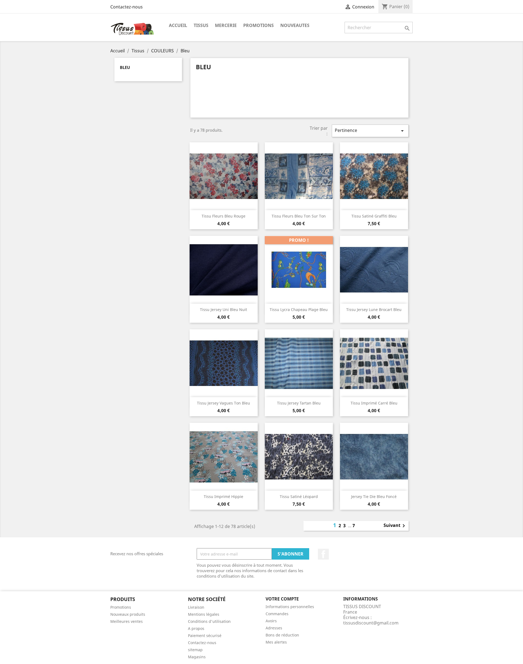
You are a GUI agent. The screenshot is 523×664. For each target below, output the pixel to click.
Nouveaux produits (127, 614)
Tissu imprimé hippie (223, 496)
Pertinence (370, 130)
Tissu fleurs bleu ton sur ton (299, 216)
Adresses (274, 627)
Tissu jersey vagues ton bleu (223, 403)
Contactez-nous (126, 7)
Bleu (125, 67)
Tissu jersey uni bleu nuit (223, 309)
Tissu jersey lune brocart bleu (374, 309)
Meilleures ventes (126, 621)
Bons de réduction (282, 635)
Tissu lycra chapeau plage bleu (299, 309)
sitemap (195, 649)
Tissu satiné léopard (299, 496)
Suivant (395, 526)
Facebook (323, 554)
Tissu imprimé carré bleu (374, 403)
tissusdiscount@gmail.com (371, 623)
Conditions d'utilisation (209, 621)
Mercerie (226, 25)
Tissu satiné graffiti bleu (374, 216)
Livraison (196, 607)
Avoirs (271, 620)
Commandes (277, 613)
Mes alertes (276, 642)
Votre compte (282, 599)
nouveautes (294, 25)
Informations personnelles (290, 606)
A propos (196, 628)
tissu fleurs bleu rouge (223, 216)
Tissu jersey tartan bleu (299, 403)
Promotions (120, 607)
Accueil (178, 25)
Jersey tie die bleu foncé (374, 496)
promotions (258, 25)
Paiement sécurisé (204, 635)
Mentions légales (203, 614)
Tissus (201, 25)
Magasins (197, 656)
